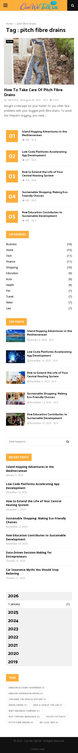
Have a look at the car (47, 705)
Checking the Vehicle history (27, 699)
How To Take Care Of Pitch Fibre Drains (33, 92)
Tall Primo (13, 100)
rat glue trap (49, 722)
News (9, 302)
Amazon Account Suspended (26, 688)
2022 (13, 637)
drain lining (18, 705)
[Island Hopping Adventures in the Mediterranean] (15, 336)
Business (11, 244)
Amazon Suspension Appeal (26, 693)
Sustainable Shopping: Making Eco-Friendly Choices (45, 194)
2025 (13, 612)
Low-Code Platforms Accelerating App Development (44, 154)
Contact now (37, 749)
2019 (13, 662)
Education (12, 273)
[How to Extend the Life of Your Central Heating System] (15, 377)
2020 (13, 653)
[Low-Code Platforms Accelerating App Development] (15, 356)
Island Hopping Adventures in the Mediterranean (44, 133)
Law (8, 308)
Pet (8, 290)
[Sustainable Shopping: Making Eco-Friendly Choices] (15, 398)
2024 (13, 621)
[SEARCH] (67, 442)
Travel (9, 296)
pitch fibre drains (21, 722)
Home (9, 41)
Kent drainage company (24, 711)
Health (10, 285)
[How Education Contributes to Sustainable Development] (15, 419)
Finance (10, 261)
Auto (9, 279)
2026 (13, 596)
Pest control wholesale (24, 717)
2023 (13, 629)
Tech (9, 255)
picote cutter (56, 717)
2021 (13, 645)
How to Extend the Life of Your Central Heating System (42, 174)
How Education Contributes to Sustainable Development (42, 214)
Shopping (12, 267)
